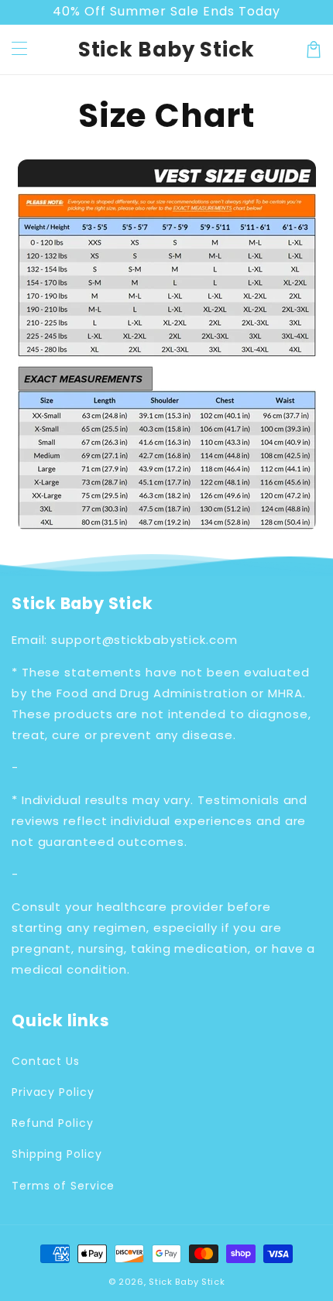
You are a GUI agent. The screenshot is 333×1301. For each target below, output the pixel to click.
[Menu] (19, 50)
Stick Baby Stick (187, 1281)
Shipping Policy (57, 1154)
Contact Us (46, 1061)
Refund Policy (53, 1123)
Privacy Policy (53, 1092)
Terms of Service (63, 1185)
